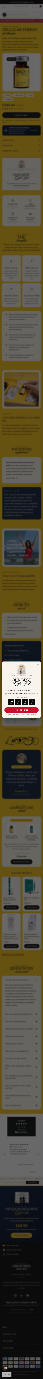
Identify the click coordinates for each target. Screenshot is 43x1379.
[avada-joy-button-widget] (5, 1368)
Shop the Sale (21, 710)
